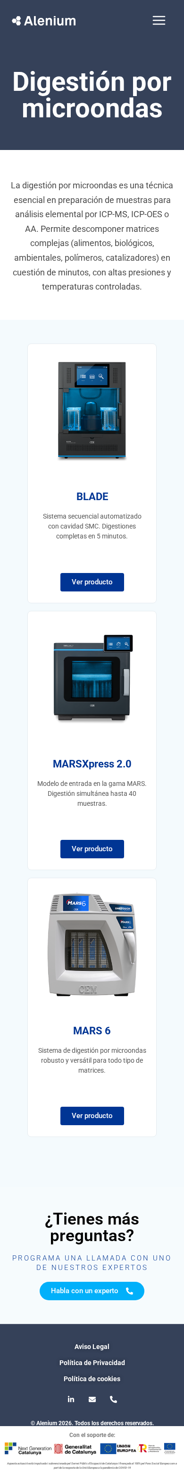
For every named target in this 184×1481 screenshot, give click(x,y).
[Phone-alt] (113, 1399)
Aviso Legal (92, 1346)
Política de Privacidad (92, 1362)
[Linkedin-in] (71, 1399)
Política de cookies (92, 1379)
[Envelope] (92, 1399)
